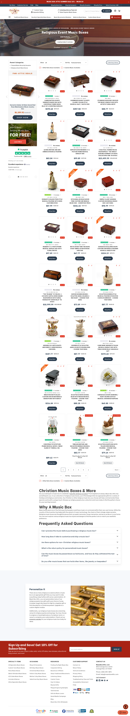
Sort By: (67, 62)
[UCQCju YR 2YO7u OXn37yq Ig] (102, 680)
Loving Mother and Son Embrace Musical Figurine (52, 151)
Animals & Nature (14, 679)
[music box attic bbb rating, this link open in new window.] (82, 711)
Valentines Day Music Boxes (38, 679)
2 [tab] (106, 90)
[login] (115, 11)
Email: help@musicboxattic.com (107, 674)
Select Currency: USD (112, 5)
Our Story (12, 5)
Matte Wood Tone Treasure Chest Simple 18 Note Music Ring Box (80, 248)
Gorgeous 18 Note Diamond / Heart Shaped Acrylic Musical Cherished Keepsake (108, 396)
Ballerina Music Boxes (79, 17)
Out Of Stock (80, 463)
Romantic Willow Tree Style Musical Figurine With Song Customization (52, 201)
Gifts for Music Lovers (57, 693)
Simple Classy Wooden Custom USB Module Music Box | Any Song (107, 201)
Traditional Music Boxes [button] (21, 17)
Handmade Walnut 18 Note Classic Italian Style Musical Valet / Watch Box (80, 102)
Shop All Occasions (36, 665)
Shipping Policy (78, 676)
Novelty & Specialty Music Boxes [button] (41, 17)
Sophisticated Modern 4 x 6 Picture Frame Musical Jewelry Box (80, 151)
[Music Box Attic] (97, 680)
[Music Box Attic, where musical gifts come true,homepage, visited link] (14, 10)
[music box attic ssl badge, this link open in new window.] (91, 711)
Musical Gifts (55, 685)
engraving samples (35, 619)
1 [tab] (48, 90)
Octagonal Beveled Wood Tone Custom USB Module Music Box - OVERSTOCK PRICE (80, 201)
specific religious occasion (79, 494)
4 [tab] (55, 90)
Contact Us (76, 665)
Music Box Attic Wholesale (59, 702)
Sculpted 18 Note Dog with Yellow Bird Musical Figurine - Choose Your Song (107, 447)
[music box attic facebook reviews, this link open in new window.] (68, 711)
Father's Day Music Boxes (38, 673)
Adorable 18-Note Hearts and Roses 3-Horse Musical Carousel (52, 347)
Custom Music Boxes (94, 17)
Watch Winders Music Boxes (17, 673)
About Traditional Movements (60, 673)
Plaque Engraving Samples (59, 688)
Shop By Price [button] (98, 5)
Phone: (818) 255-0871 (104, 672)
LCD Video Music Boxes (15, 676)
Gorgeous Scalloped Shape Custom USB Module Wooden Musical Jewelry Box (108, 248)
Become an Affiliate (57, 671)
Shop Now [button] (23, 117)
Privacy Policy (77, 673)
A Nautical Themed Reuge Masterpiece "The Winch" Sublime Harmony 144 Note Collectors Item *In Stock (107, 152)
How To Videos (55, 682)
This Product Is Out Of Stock (80, 456)
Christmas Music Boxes (37, 671)
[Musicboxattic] (99, 680)
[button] (113, 5)
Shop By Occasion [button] (85, 5)
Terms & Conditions (79, 671)
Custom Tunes (38, 10)
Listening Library (113, 62)
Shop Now (52, 114)
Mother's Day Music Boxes (38, 676)
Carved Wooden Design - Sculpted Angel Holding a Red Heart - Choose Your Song (80, 297)
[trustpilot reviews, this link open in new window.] (53, 711)
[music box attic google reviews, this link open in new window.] (41, 711)
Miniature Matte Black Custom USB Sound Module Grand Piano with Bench (52, 396)
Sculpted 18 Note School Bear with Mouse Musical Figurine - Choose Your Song (80, 397)
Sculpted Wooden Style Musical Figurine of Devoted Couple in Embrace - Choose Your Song (108, 297)
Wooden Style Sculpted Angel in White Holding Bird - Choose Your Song (80, 347)
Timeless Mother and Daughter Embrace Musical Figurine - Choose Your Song (80, 447)
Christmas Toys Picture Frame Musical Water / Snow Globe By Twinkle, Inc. (52, 446)
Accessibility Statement (80, 682)
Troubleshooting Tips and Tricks (83, 679)
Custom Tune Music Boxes (16, 668)
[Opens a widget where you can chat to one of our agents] (123, 712)
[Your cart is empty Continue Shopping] (119, 11)
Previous (6, 97)
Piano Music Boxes (14, 671)
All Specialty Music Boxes (16, 665)
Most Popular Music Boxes (68, 12)
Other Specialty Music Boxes (17, 682)
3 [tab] (53, 90)
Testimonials (55, 690)
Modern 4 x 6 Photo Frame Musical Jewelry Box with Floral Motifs (52, 248)
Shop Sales (117, 17)
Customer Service (22, 5)
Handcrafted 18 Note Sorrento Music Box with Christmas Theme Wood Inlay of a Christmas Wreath (52, 103)
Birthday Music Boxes (36, 668)
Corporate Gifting (38, 12)
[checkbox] (22, 65)
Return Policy (77, 668)
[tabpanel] (52, 81)
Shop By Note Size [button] (56, 5)
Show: (42, 62)
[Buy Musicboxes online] (22, 134)
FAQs (31, 5)
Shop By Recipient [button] (70, 5)
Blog (36, 5)
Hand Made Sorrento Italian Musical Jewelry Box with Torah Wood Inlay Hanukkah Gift (108, 348)
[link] (22, 90)
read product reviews (65, 42)
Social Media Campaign (58, 696)
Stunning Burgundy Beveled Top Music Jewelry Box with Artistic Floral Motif (108, 102)
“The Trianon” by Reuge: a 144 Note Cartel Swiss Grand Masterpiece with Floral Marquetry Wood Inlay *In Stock (52, 298)
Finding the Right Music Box (59, 665)
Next (38, 97)
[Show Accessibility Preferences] (125, 706)
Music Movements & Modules (62, 17)
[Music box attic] (107, 680)
